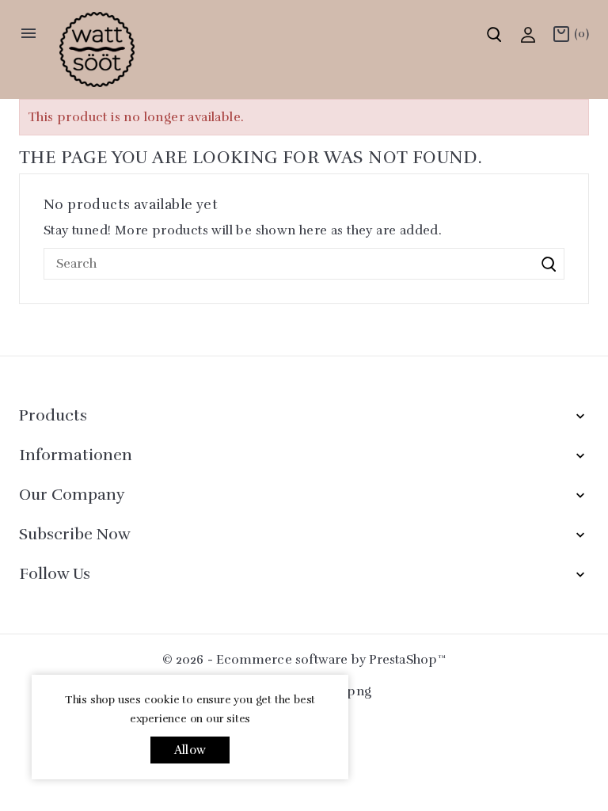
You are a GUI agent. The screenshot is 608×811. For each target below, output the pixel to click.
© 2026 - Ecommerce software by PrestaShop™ (304, 660)
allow (190, 750)
